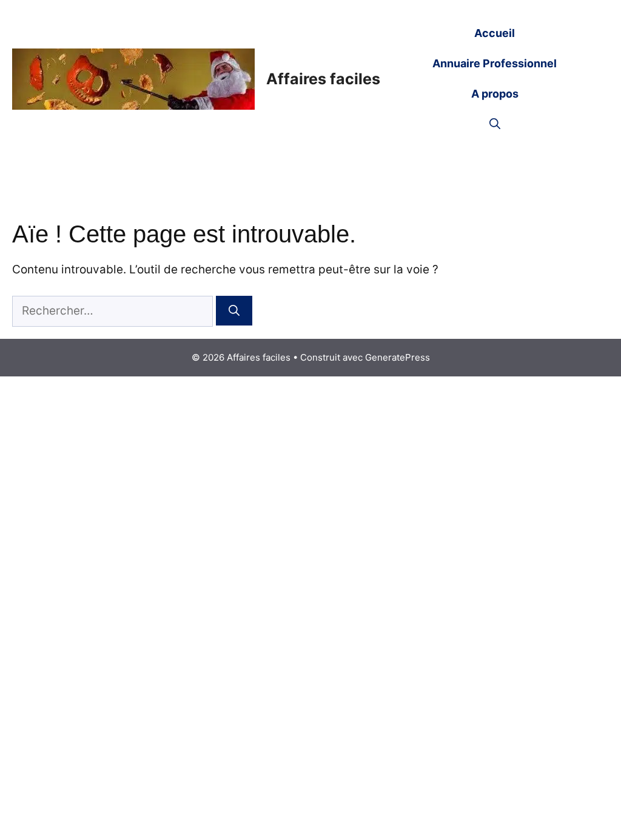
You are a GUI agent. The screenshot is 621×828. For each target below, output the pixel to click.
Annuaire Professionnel (494, 63)
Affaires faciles (323, 79)
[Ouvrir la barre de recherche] (495, 124)
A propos (495, 93)
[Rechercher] (234, 311)
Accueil (494, 33)
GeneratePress (397, 357)
